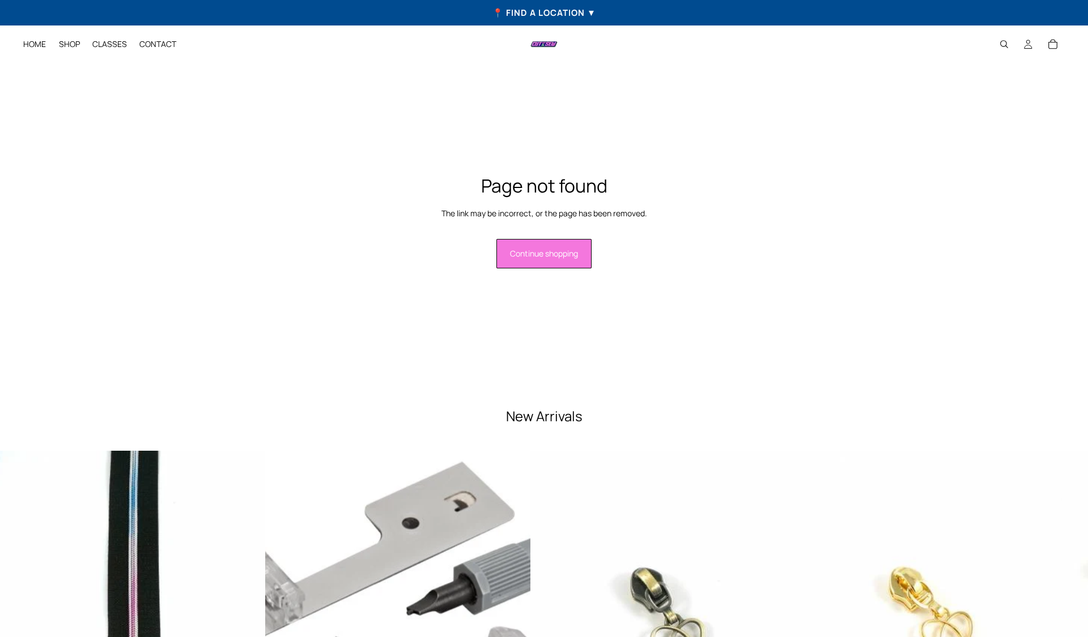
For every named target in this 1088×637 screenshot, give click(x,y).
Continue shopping (544, 253)
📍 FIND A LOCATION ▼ (544, 13)
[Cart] (1052, 44)
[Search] (1004, 44)
